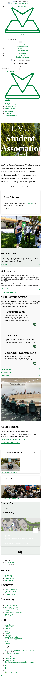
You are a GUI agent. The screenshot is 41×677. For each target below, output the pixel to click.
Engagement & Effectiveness (13, 612)
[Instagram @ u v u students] (8, 208)
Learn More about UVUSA (9, 472)
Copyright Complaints (11, 660)
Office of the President (11, 607)
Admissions (8, 575)
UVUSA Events (22, 53)
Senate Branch (22, 52)
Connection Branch (22, 48)
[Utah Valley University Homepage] (17, 3)
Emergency (8, 628)
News (8, 642)
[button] (20, 1)
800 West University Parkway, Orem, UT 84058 (19, 650)
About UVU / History (11, 609)
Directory (7, 593)
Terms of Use (9, 657)
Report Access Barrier (11, 637)
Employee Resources (11, 591)
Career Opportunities (11, 589)
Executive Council (22, 46)
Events (8, 643)
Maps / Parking (9, 625)
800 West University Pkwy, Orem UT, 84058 (19, 538)
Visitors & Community (11, 605)
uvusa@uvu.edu (9, 514)
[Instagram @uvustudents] (20, 552)
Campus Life (8, 577)
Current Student (9, 578)
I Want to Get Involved (8, 289)
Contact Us (8, 616)
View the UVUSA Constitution (10, 443)
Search (7, 633)
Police (6, 630)
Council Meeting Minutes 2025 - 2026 (13, 439)
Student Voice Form (7, 265)
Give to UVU (9, 614)
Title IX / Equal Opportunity (13, 639)
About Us (22, 45)
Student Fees (22, 55)
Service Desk (9, 627)
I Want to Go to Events (8, 292)
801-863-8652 (9, 512)
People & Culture (10, 594)
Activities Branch (22, 50)
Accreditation (9, 580)
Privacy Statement (10, 658)
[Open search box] (20, 38)
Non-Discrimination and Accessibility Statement (19, 662)
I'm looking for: (11, 39)
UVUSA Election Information (10, 499)
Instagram (31, 203)
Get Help (7, 632)
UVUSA (30, 3)
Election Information (22, 57)
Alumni (7, 610)
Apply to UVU (22, 6)
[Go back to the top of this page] (2, 675)
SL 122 (7, 535)
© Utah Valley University (12, 653)
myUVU (22, 34)
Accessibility (8, 635)
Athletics (7, 604)
